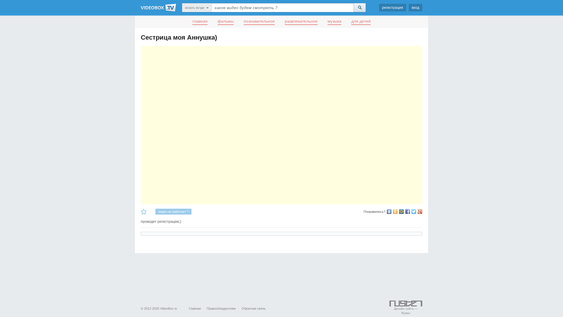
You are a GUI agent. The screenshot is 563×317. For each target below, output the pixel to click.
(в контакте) (389, 211)
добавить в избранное (144, 212)
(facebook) (407, 211)
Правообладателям (221, 308)
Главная (195, 308)
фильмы (226, 21)
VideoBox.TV (158, 7)
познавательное (259, 21)
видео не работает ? (173, 211)
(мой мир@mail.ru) (401, 211)
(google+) (420, 211)
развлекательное (301, 21)
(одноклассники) (395, 211)
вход (415, 8)
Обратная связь (254, 308)
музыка (334, 21)
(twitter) (413, 211)
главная (200, 21)
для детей (361, 21)
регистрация (392, 8)
